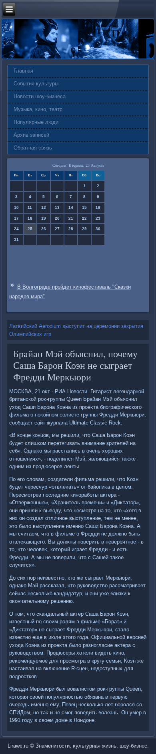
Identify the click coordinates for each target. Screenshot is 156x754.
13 (57, 207)
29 (84, 228)
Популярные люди (36, 122)
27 (57, 228)
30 (98, 228)
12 (43, 207)
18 (30, 218)
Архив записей (31, 135)
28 (70, 228)
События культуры (36, 84)
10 (16, 207)
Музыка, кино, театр (38, 109)
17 (16, 218)
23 (98, 218)
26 (43, 228)
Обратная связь (33, 148)
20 (57, 218)
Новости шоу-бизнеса (40, 96)
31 (16, 239)
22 (84, 218)
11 (30, 207)
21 (70, 218)
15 (84, 207)
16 (98, 207)
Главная (23, 71)
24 (16, 228)
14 (70, 207)
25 (30, 228)
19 (43, 218)
